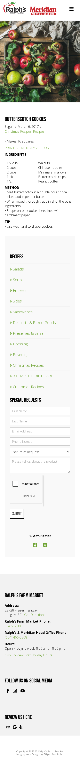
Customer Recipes (28, 386)
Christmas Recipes (18, 131)
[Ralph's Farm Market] (30, 11)
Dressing (20, 343)
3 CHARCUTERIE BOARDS (34, 375)
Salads (18, 268)
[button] (71, 9)
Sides (17, 300)
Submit (17, 513)
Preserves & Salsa (28, 333)
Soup (17, 279)
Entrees (19, 290)
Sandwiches (22, 311)
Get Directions (34, 615)
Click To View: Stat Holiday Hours (28, 655)
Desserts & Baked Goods (34, 322)
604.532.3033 (14, 626)
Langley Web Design (28, 754)
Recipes (39, 131)
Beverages (21, 354)
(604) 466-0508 (16, 637)
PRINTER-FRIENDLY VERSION (27, 148)
